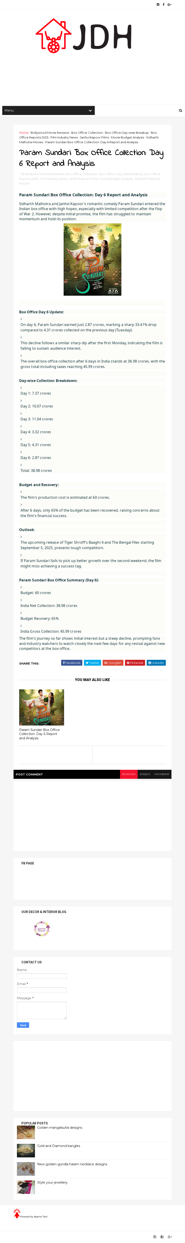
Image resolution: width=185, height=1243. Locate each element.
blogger (128, 774)
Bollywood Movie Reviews (50, 132)
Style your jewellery (52, 1182)
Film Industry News (64, 137)
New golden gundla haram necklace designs (72, 1164)
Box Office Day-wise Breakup (127, 132)
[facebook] (163, 4)
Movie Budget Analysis (127, 137)
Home (23, 132)
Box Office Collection (87, 132)
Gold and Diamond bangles (58, 1146)
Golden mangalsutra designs (59, 1128)
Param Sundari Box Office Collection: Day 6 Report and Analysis (39, 734)
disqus (145, 774)
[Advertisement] (92, 68)
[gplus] (169, 4)
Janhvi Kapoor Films (94, 137)
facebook (162, 774)
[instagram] (158, 4)
